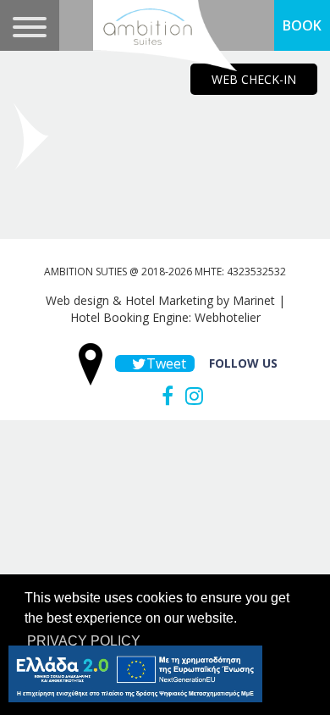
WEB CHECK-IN (254, 79)
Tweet (163, 363)
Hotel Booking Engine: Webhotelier (165, 317)
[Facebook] (163, 395)
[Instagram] (190, 395)
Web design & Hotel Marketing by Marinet (160, 300)
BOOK (302, 25)
